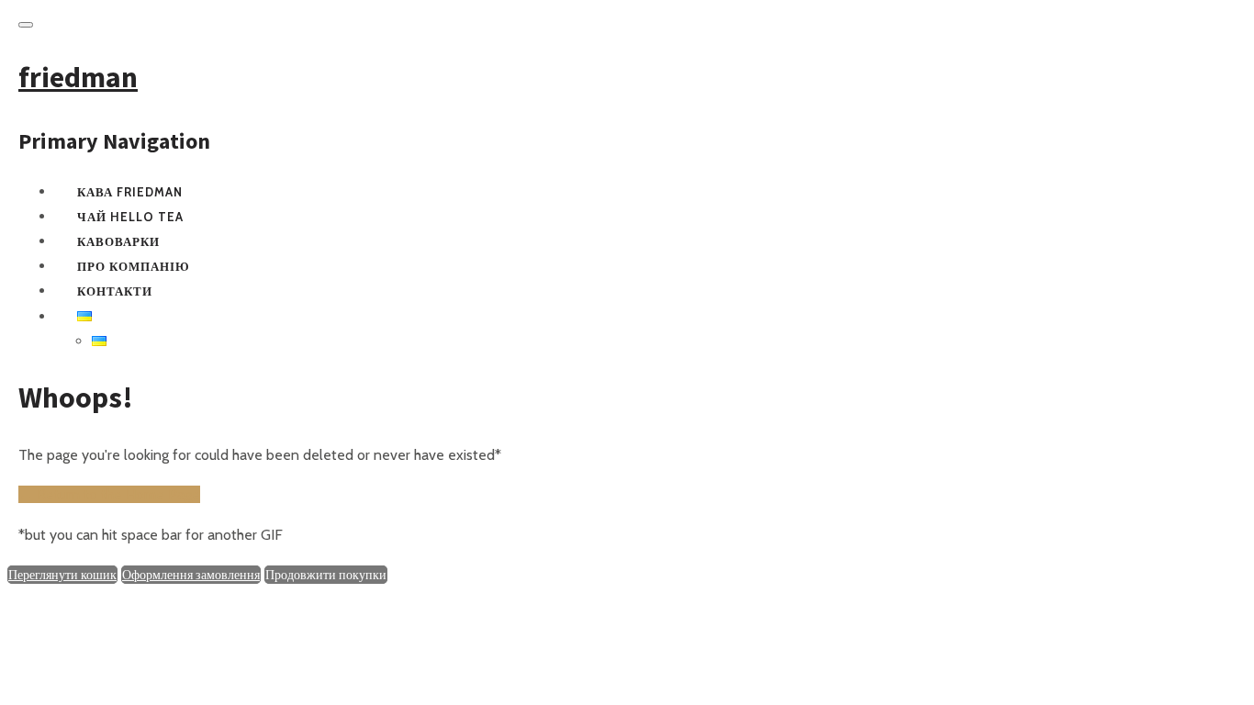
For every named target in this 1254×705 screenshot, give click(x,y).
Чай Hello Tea (130, 216)
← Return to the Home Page (109, 494)
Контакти (114, 291)
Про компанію (133, 266)
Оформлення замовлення (191, 574)
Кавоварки (118, 241)
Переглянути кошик (62, 574)
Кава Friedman (130, 192)
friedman (78, 77)
